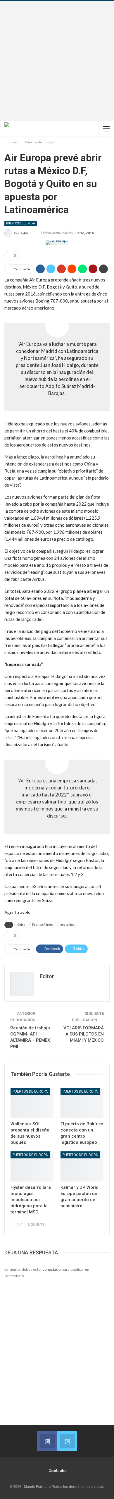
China (21, 924)
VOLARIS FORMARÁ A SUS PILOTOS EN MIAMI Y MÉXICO (83, 1034)
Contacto (57, 1470)
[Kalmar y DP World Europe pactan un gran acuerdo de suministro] (82, 1166)
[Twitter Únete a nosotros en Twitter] (67, 1441)
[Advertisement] (57, 61)
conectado (52, 1269)
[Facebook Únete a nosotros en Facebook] (47, 1441)
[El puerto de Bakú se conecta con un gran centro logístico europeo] (82, 1103)
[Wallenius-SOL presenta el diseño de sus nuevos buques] (32, 1103)
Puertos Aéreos (42, 924)
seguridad (67, 924)
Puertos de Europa (20, 223)
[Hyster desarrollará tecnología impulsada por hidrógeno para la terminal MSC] (32, 1166)
